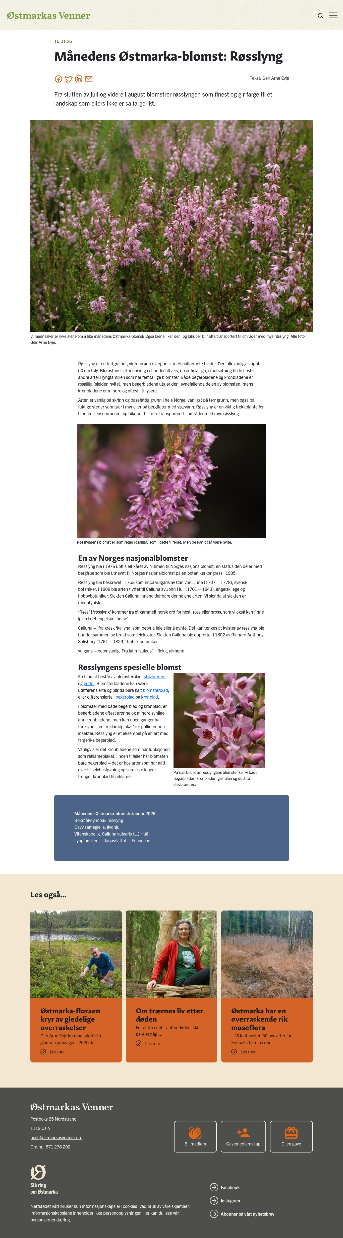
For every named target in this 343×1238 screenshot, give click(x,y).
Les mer (57, 1051)
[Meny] (333, 15)
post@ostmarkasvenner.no (56, 1137)
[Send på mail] (88, 78)
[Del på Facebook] (58, 78)
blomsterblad (155, 690)
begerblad (125, 697)
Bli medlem (195, 1143)
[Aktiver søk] (320, 15)
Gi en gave (291, 1143)
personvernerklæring (50, 1219)
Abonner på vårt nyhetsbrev (247, 1214)
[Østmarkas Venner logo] (46, 15)
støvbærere (154, 676)
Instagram (230, 1200)
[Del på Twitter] (68, 78)
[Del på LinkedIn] (78, 78)
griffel (89, 683)
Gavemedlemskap (243, 1143)
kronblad (149, 697)
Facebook (230, 1187)
